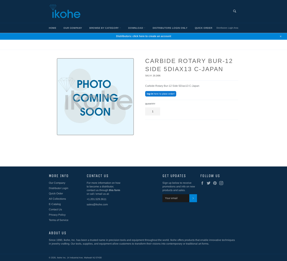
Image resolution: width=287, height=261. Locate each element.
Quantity (150, 104)
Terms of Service (58, 220)
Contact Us (55, 209)
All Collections (57, 198)
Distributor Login (58, 188)
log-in (150, 93)
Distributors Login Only (170, 28)
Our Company (72, 28)
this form (114, 190)
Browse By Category (104, 28)
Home (52, 28)
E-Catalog (55, 204)
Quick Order (203, 28)
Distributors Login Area (227, 28)
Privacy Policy (57, 214)
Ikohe (60, 257)
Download (136, 28)
